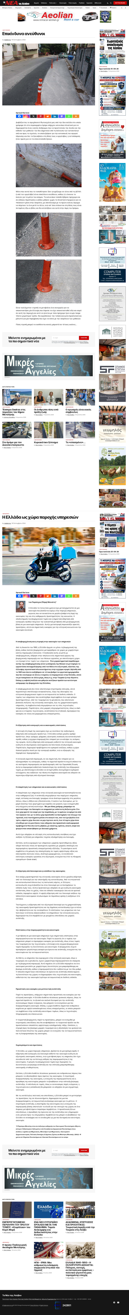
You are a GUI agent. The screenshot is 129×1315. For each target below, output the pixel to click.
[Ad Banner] (49, 365)
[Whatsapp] (69, 116)
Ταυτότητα (5, 1299)
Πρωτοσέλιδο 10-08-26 (109, 69)
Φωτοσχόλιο (6, 30)
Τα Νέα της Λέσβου (11, 1295)
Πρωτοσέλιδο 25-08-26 (109, 552)
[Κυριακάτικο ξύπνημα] (48, 430)
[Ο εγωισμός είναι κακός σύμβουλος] (80, 397)
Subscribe (84, 337)
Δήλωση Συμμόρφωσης (49, 1299)
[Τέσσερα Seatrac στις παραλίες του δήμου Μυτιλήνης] (17, 397)
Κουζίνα (44, 7)
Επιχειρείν (18, 7)
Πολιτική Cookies (23, 1299)
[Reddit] (47, 116)
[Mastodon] (61, 116)
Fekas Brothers (34, 1305)
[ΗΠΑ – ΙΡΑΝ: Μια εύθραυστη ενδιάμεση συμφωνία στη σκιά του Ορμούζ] (48, 1250)
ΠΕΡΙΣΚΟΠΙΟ (6, 513)
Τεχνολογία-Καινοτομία (74, 7)
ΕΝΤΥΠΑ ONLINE (120, 3)
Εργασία (36, 7)
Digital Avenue (44, 1305)
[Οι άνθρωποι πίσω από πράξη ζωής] (48, 397)
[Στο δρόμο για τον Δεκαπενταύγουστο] (17, 430)
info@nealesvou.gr (7, 1305)
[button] (107, 3)
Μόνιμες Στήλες (7, 7)
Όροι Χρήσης (14, 1299)
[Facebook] (19, 116)
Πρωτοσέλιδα (103, 66)
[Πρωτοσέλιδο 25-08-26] (112, 530)
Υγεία (94, 7)
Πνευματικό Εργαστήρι (57, 7)
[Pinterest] (40, 116)
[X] (33, 116)
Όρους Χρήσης (84, 342)
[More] (76, 116)
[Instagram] (26, 116)
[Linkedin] (54, 116)
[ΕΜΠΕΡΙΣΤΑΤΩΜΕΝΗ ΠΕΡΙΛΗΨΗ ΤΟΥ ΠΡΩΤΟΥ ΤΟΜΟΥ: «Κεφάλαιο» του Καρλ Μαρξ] (17, 1210)
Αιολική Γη (28, 7)
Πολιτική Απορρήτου (69, 342)
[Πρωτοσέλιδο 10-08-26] (112, 47)
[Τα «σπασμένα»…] (80, 430)
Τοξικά (87, 7)
